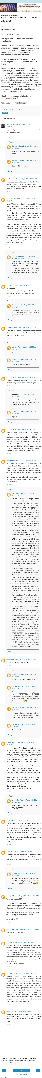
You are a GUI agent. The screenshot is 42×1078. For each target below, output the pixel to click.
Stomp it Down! (18, 146)
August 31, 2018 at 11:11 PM (21, 1011)
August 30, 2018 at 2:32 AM (27, 327)
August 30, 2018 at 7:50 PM (29, 896)
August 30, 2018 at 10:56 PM (23, 942)
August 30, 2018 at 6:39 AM (26, 659)
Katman (9, 942)
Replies (11, 142)
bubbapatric (11, 377)
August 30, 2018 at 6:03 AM (26, 377)
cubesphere (11, 460)
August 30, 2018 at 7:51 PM (29, 929)
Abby (8, 851)
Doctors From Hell (13, 124)
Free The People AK (19, 256)
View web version (21, 1074)
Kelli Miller (16, 493)
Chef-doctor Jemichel (14, 199)
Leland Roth (17, 347)
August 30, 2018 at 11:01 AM (19, 820)
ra (7, 820)
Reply (8, 137)
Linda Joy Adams (13, 742)
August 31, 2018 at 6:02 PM (26, 973)
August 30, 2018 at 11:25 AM (21, 851)
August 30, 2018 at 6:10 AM (26, 429)
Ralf (8, 285)
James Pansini (17, 305)
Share (5, 113)
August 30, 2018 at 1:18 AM (20, 285)
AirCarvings (10, 179)
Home (21, 1070)
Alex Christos (11, 327)
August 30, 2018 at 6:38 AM (26, 460)
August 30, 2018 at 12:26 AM (26, 179)
